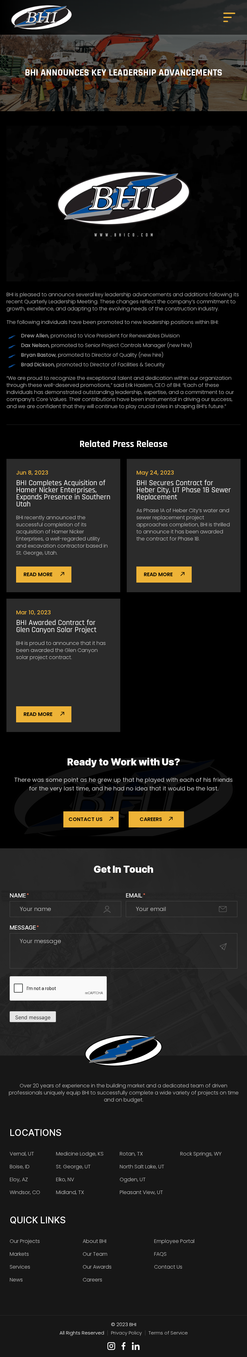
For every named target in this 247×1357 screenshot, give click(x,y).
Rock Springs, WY (201, 1153)
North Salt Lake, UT (142, 1166)
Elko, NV (65, 1179)
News (16, 1279)
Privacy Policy (126, 1332)
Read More (38, 574)
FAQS (160, 1254)
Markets (19, 1254)
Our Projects (25, 1241)
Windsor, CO (25, 1192)
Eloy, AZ (19, 1179)
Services (20, 1267)
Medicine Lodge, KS (80, 1153)
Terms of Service (168, 1332)
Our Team (95, 1254)
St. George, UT (73, 1166)
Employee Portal (174, 1241)
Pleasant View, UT (141, 1192)
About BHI (94, 1241)
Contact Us (86, 819)
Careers (151, 819)
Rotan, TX (131, 1153)
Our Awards (97, 1267)
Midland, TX (70, 1192)
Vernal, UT (22, 1153)
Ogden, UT (133, 1179)
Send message (32, 1017)
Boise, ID (20, 1166)
